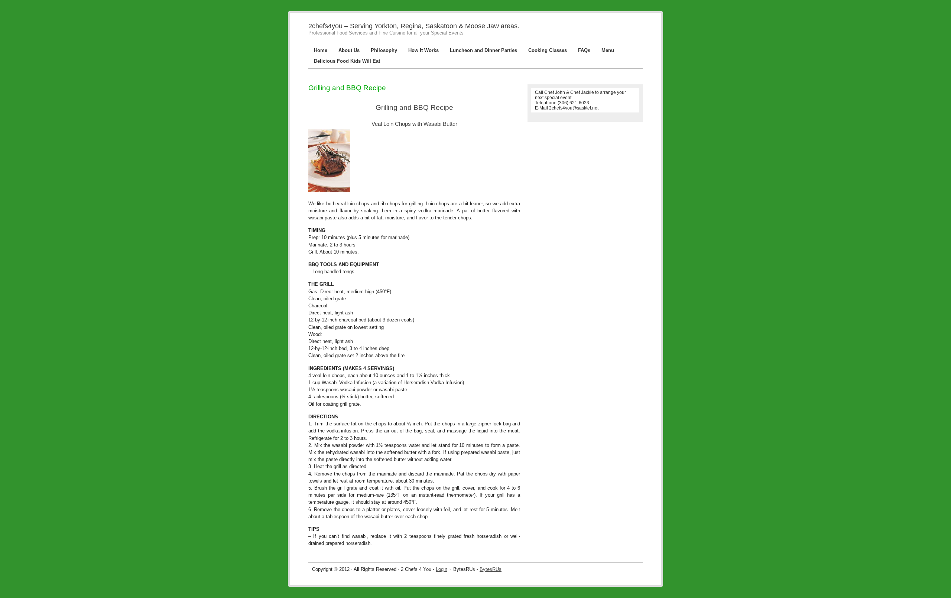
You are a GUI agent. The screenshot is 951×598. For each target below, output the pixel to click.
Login (441, 569)
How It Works (423, 50)
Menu (607, 50)
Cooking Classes (547, 50)
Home (320, 50)
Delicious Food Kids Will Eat (347, 61)
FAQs (584, 50)
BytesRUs (491, 569)
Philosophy (384, 50)
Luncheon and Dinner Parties (483, 50)
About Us (349, 50)
